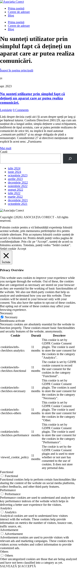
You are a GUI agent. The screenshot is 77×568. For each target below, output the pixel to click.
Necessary (11, 317)
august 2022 (15, 189)
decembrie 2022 (18, 182)
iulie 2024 (14, 168)
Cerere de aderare (19, 12)
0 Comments (21, 110)
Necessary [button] (6, 313)
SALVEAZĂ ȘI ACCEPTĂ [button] (18, 566)
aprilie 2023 (15, 179)
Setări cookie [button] (8, 248)
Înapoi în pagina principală (16, 70)
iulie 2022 (14, 193)
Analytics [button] (6, 508)
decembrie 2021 (18, 200)
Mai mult (5, 148)
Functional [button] (6, 472)
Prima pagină (16, 8)
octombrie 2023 (17, 175)
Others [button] (4, 551)
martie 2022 (15, 196)
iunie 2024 (14, 172)
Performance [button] (8, 490)
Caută (3, 151)
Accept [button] (21, 248)
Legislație (6, 110)
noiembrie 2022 (17, 186)
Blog (11, 15)
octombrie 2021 (17, 203)
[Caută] (70, 158)
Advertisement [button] (9, 530)
